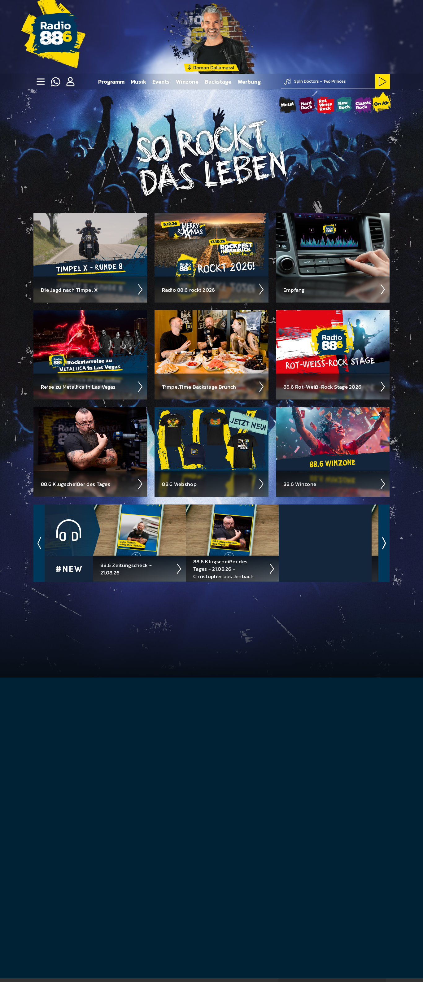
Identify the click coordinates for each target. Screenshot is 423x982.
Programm (111, 81)
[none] (40, 81)
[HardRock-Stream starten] (306, 105)
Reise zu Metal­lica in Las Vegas (78, 387)
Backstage (218, 81)
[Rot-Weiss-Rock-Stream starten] (325, 105)
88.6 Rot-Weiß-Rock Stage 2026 (322, 387)
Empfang (294, 290)
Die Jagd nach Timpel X (69, 290)
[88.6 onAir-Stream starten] (381, 104)
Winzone (187, 81)
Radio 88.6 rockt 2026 (188, 290)
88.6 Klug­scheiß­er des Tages (75, 484)
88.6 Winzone (299, 484)
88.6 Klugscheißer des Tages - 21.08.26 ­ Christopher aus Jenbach (223, 568)
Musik (138, 81)
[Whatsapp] (55, 81)
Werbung (249, 81)
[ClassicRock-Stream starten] (363, 105)
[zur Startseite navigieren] (55, 37)
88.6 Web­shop (179, 484)
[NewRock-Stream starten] (344, 105)
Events (161, 81)
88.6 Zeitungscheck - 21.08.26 (126, 569)
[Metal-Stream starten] (287, 105)
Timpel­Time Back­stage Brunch (199, 387)
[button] (70, 81)
